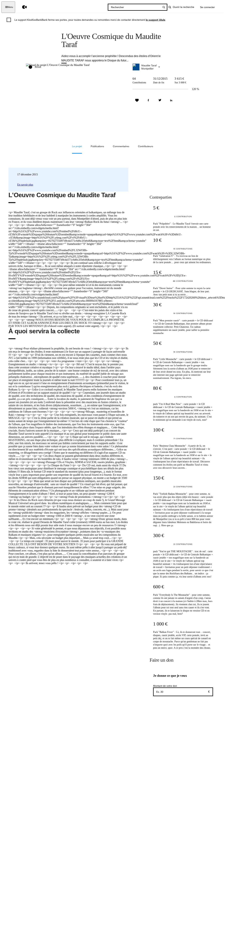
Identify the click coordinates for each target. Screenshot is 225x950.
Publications (97, 146)
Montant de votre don (165, 685)
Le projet (77, 146)
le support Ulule (155, 19)
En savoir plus (25, 184)
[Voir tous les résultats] (164, 7)
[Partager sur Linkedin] (171, 100)
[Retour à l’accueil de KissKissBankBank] (22, 7)
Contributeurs (145, 146)
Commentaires (121, 146)
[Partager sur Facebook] (148, 100)
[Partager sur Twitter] (159, 100)
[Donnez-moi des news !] (137, 100)
